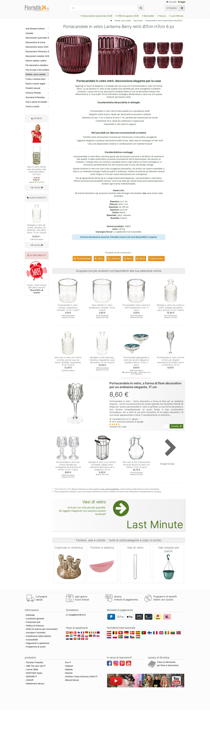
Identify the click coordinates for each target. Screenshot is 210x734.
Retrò (142, 258)
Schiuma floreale (33, 93)
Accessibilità (32, 639)
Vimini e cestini (32, 106)
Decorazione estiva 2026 (37, 47)
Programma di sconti (35, 646)
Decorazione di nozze (35, 42)
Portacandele (83, 258)
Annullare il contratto (35, 632)
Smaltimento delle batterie (38, 636)
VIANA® (29, 680)
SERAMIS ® (31, 676)
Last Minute (177, 15)
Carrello (172, 2)
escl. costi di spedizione (110, 489)
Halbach (69, 666)
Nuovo (162, 15)
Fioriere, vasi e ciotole (123, 20)
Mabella (69, 669)
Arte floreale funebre (35, 28)
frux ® (68, 662)
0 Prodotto (172, 8)
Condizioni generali (35, 618)
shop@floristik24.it (77, 615)
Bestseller (148, 15)
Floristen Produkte (34, 662)
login (182, 2)
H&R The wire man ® (35, 666)
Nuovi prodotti (37, 197)
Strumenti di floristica (35, 97)
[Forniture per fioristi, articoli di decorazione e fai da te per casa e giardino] (39, 8)
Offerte (37, 118)
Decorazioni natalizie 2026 (37, 56)
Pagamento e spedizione (37, 643)
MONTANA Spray (34, 673)
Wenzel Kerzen (72, 680)
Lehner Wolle (32, 669)
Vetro (100, 258)
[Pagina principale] (111, 20)
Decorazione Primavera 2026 (37, 51)
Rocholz (69, 673)
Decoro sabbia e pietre (36, 60)
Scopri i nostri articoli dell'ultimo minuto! (36, 289)
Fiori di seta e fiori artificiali (37, 70)
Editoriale (30, 615)
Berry (129, 258)
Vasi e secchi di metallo (36, 102)
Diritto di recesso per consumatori (41, 629)
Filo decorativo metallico (37, 65)
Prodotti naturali (33, 88)
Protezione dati (33, 622)
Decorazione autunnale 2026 (97, 15)
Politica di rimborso (35, 625)
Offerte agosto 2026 (128, 15)
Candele (29, 33)
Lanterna (115, 258)
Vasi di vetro (138, 20)
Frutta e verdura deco (35, 79)
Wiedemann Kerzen (35, 683)
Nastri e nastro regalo (35, 83)
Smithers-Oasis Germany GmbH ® (81, 676)
